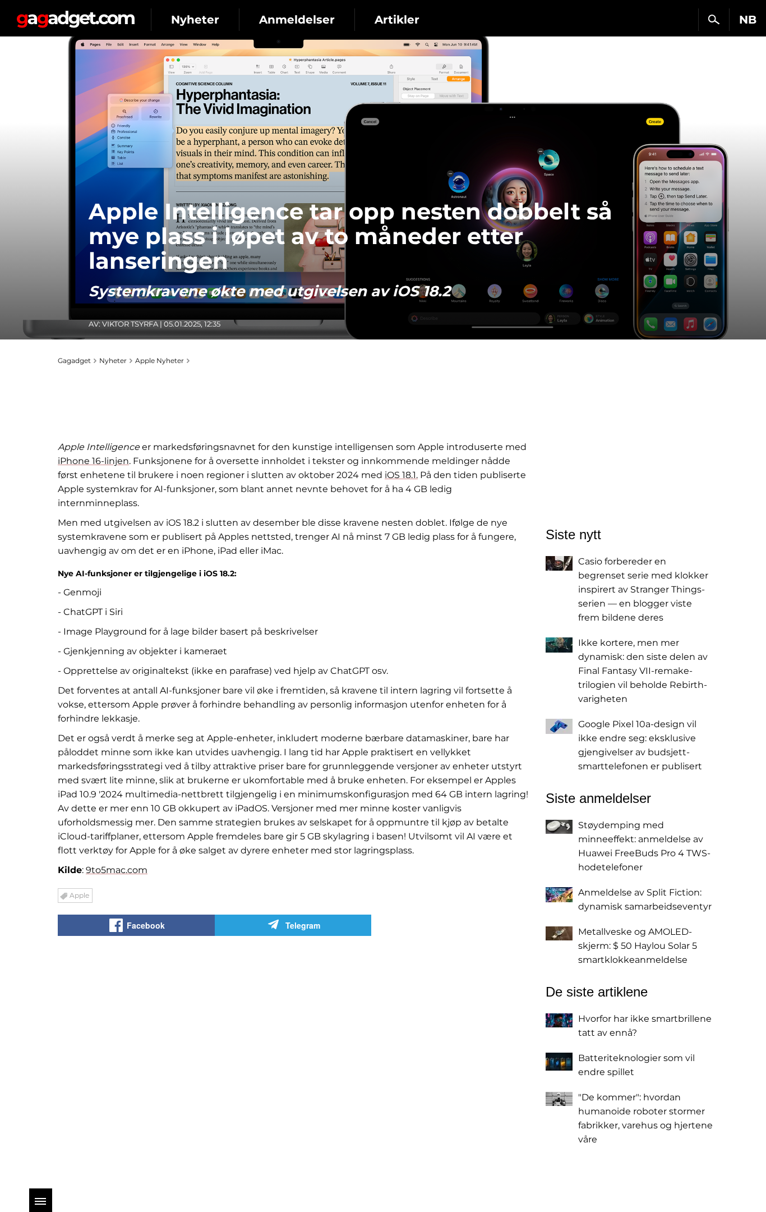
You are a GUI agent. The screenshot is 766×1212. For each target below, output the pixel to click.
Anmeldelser (297, 19)
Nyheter (195, 19)
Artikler (397, 19)
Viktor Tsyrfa (130, 323)
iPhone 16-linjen (93, 461)
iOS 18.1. (401, 475)
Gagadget (75, 15)
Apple (79, 895)
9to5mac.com (116, 870)
